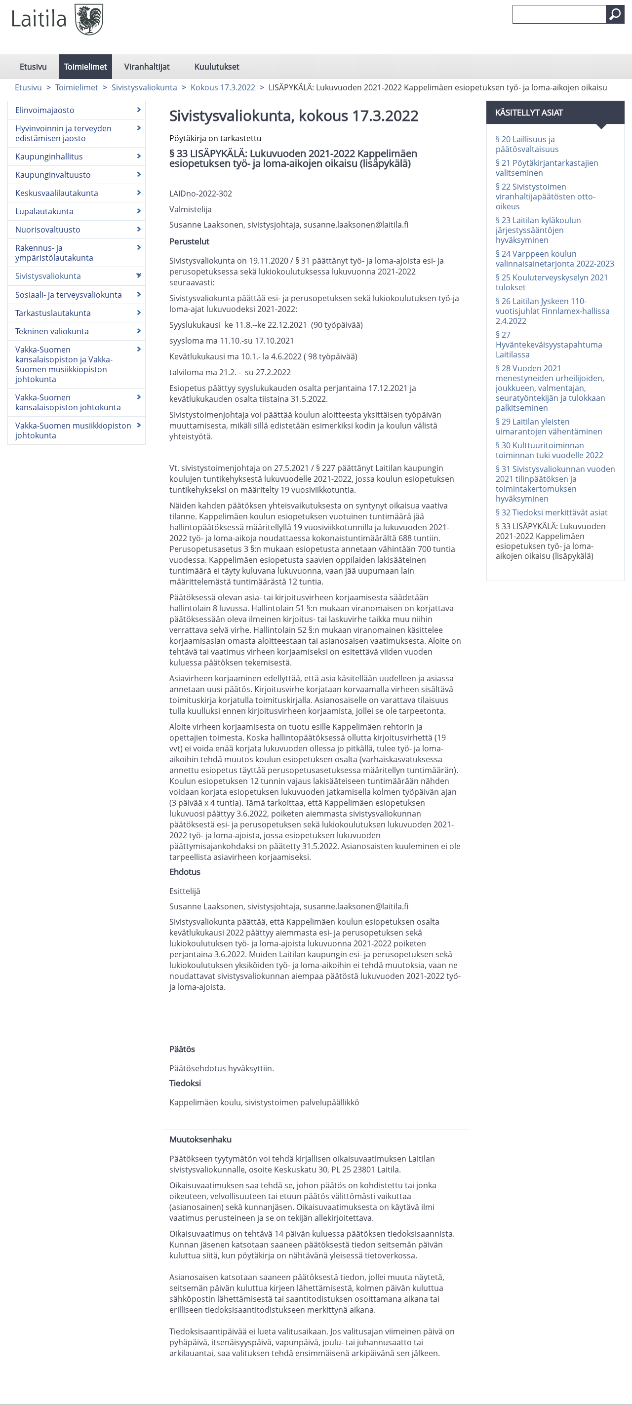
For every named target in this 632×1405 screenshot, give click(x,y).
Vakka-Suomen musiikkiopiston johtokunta (73, 430)
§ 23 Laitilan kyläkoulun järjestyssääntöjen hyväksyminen (538, 230)
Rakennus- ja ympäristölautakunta (54, 252)
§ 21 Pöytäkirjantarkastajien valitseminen (547, 168)
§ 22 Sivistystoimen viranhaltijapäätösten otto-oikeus (545, 196)
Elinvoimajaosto (45, 110)
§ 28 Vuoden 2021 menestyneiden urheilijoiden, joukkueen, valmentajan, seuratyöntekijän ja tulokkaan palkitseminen (550, 388)
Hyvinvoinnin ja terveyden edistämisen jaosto (63, 133)
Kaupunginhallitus (49, 156)
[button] (615, 14)
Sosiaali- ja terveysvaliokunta (68, 294)
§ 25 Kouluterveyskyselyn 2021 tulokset (552, 282)
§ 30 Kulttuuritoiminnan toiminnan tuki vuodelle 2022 (549, 450)
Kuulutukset (217, 66)
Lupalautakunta (44, 211)
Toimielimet (85, 66)
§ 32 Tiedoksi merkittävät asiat (552, 512)
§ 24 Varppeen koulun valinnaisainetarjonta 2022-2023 (555, 259)
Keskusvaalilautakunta (56, 193)
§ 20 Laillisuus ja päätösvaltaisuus (527, 144)
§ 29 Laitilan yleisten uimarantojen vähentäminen (549, 426)
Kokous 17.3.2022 (223, 87)
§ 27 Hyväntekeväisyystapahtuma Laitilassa (549, 344)
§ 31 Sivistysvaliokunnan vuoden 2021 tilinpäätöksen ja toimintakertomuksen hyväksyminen (555, 484)
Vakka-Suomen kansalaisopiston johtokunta (68, 402)
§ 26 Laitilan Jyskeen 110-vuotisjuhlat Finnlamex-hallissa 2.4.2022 (553, 311)
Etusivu (33, 66)
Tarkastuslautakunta (53, 313)
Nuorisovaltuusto (47, 229)
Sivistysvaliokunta (144, 87)
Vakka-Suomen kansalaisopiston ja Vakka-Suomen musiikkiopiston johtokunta (64, 364)
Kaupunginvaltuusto (53, 174)
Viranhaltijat (147, 66)
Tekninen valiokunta (52, 331)
